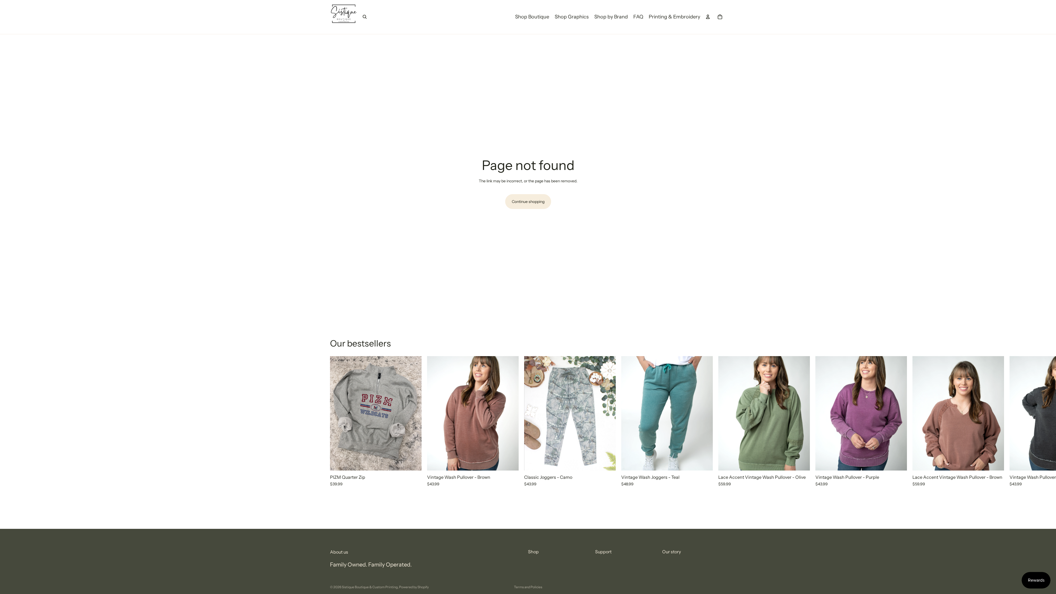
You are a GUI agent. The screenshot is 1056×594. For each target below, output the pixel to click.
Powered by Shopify (414, 587)
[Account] (708, 17)
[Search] (365, 17)
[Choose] (413, 462)
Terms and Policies (528, 587)
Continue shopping (528, 201)
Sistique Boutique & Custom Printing (370, 587)
